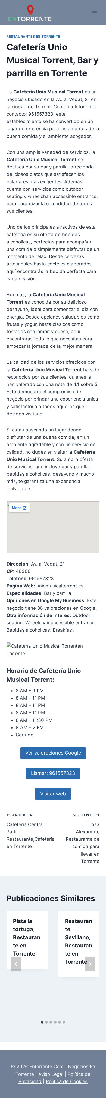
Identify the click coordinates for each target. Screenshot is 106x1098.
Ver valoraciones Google (53, 753)
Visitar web (53, 794)
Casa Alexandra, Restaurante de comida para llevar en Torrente (82, 838)
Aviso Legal (50, 1074)
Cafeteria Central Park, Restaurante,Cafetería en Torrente (31, 831)
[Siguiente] (90, 964)
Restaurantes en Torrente (33, 36)
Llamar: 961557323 (53, 773)
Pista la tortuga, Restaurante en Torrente (26, 937)
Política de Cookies (67, 1081)
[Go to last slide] (16, 964)
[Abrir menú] (94, 12)
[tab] (42, 1022)
